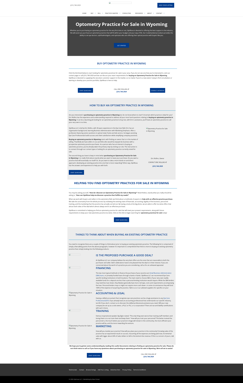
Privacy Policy (126, 370)
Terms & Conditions (139, 370)
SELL (99, 13)
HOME (84, 13)
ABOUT (149, 13)
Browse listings (91, 370)
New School (95, 379)
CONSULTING (126, 13)
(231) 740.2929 (157, 166)
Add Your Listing (103, 370)
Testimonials (73, 370)
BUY (92, 13)
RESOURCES (139, 13)
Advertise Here (115, 370)
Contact (81, 370)
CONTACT (159, 13)
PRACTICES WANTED (111, 13)
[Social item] (85, 5)
